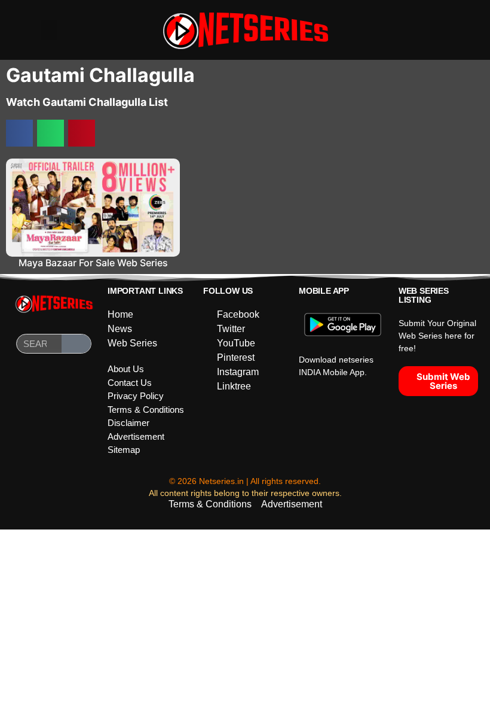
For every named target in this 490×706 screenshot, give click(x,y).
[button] (49, 30)
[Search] (76, 343)
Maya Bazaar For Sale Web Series (93, 263)
